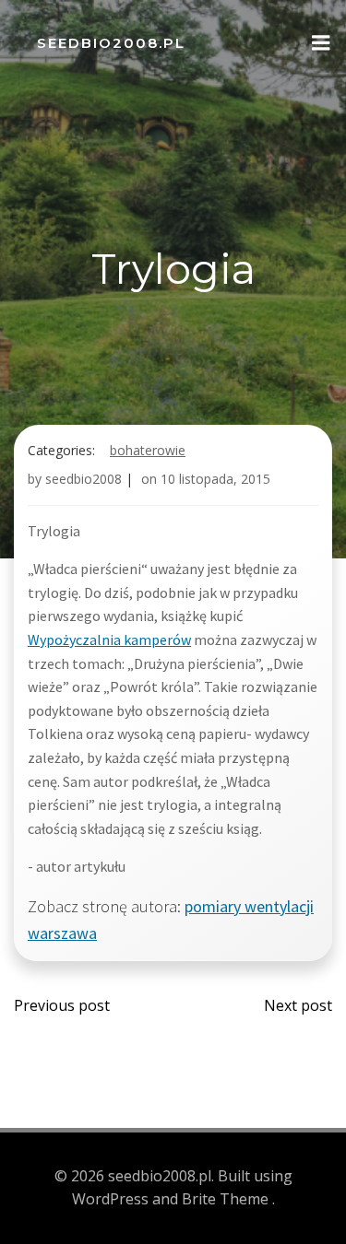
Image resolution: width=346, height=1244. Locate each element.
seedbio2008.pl (111, 43)
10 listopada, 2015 (215, 478)
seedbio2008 (83, 478)
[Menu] (321, 43)
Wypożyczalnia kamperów (109, 639)
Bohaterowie (147, 450)
